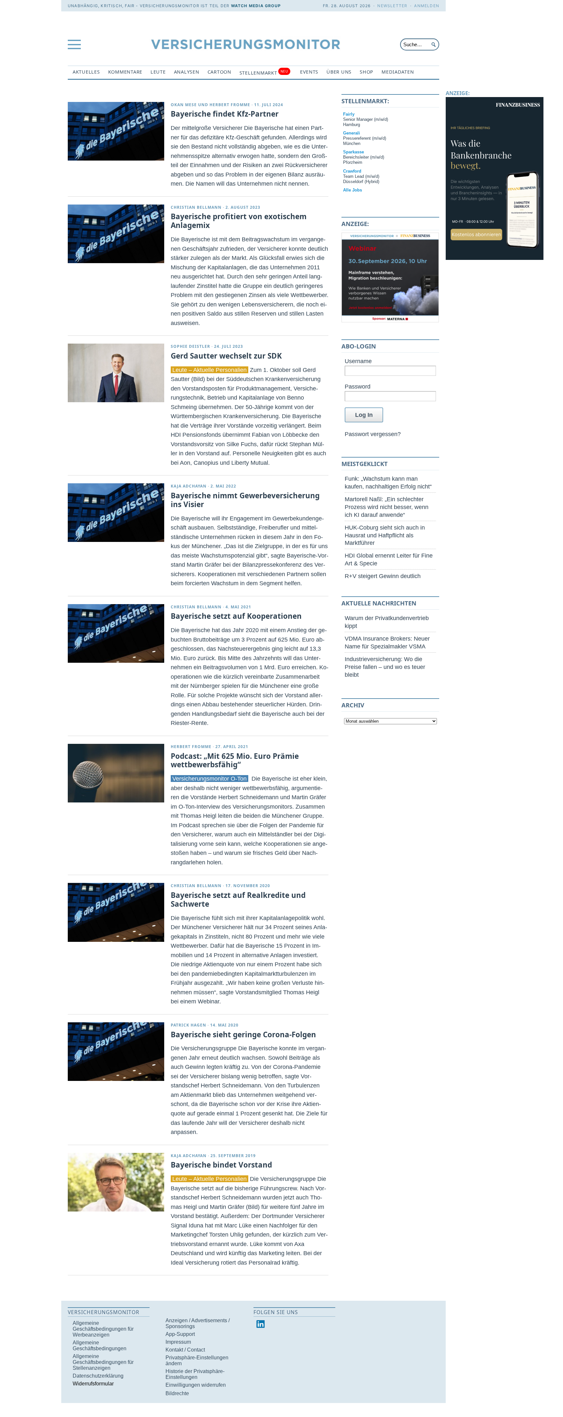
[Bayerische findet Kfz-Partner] (116, 131)
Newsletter (392, 5)
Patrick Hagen (188, 1025)
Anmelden (426, 5)
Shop (366, 72)
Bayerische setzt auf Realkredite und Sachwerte (238, 899)
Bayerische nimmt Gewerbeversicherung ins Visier (245, 499)
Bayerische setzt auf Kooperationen (236, 616)
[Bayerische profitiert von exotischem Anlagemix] (116, 234)
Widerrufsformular (93, 1383)
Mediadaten (398, 72)
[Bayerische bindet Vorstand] (116, 1182)
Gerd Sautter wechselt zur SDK (226, 356)
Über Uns (339, 72)
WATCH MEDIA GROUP (256, 5)
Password (357, 386)
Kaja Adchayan (189, 486)
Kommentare (125, 72)
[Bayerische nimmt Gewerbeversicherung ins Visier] (116, 512)
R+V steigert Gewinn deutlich (383, 576)
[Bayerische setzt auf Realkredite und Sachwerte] (116, 912)
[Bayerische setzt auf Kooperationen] (116, 633)
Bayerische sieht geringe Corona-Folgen (243, 1034)
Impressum (178, 1342)
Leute (158, 72)
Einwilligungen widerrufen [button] (196, 1385)
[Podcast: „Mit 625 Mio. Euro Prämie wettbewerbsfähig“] (116, 773)
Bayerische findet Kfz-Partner (225, 114)
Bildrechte (177, 1393)
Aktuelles (86, 72)
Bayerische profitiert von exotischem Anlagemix (239, 220)
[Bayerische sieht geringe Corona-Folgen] (116, 1051)
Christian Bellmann (196, 207)
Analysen (186, 72)
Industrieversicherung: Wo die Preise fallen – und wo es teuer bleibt (385, 667)
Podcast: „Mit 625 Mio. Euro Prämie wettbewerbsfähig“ (235, 760)
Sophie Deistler (190, 346)
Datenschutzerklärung (98, 1376)
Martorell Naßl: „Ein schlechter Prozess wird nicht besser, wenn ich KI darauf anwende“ (386, 507)
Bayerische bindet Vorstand (221, 1165)
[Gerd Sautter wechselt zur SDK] (116, 373)
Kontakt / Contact (185, 1350)
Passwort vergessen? (373, 434)
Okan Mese (184, 104)
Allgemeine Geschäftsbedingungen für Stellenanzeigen (103, 1362)
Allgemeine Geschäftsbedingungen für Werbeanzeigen (103, 1329)
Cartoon (219, 72)
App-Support (180, 1334)
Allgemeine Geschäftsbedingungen (99, 1345)
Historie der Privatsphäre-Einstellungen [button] (195, 1374)
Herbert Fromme (229, 104)
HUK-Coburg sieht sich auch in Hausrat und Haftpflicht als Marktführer (385, 535)
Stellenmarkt (263, 72)
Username (358, 361)
